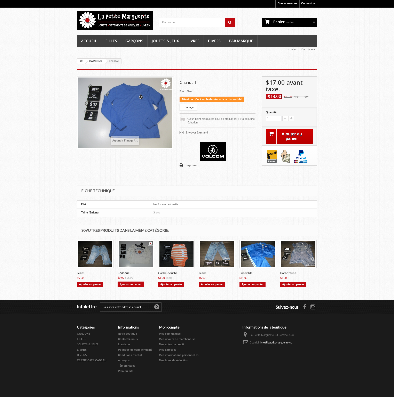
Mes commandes (170, 333)
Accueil (89, 40)
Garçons (134, 40)
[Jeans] (95, 254)
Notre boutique (127, 333)
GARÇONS (83, 333)
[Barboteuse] (298, 254)
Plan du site (308, 49)
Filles (111, 40)
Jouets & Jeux (165, 40)
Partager (189, 107)
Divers (214, 40)
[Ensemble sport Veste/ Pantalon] (257, 254)
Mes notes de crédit (171, 344)
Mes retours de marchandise (177, 339)
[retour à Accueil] (81, 61)
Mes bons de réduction (173, 360)
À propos (124, 360)
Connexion (308, 3)
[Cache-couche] (176, 254)
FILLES (81, 339)
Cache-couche (168, 273)
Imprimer (191, 165)
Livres (193, 40)
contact (293, 49)
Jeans (81, 273)
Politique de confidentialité (135, 349)
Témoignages (126, 365)
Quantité (271, 112)
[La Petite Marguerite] (115, 20)
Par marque (241, 40)
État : (183, 91)
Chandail (123, 273)
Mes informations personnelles (178, 355)
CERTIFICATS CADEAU (91, 360)
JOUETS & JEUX (87, 344)
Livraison (124, 344)
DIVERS (82, 355)
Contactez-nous (287, 3)
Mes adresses (167, 349)
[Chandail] (136, 254)
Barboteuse (288, 273)
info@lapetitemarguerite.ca (276, 342)
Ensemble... (246, 273)
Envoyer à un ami (197, 132)
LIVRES (82, 349)
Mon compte (169, 327)
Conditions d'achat (130, 355)
